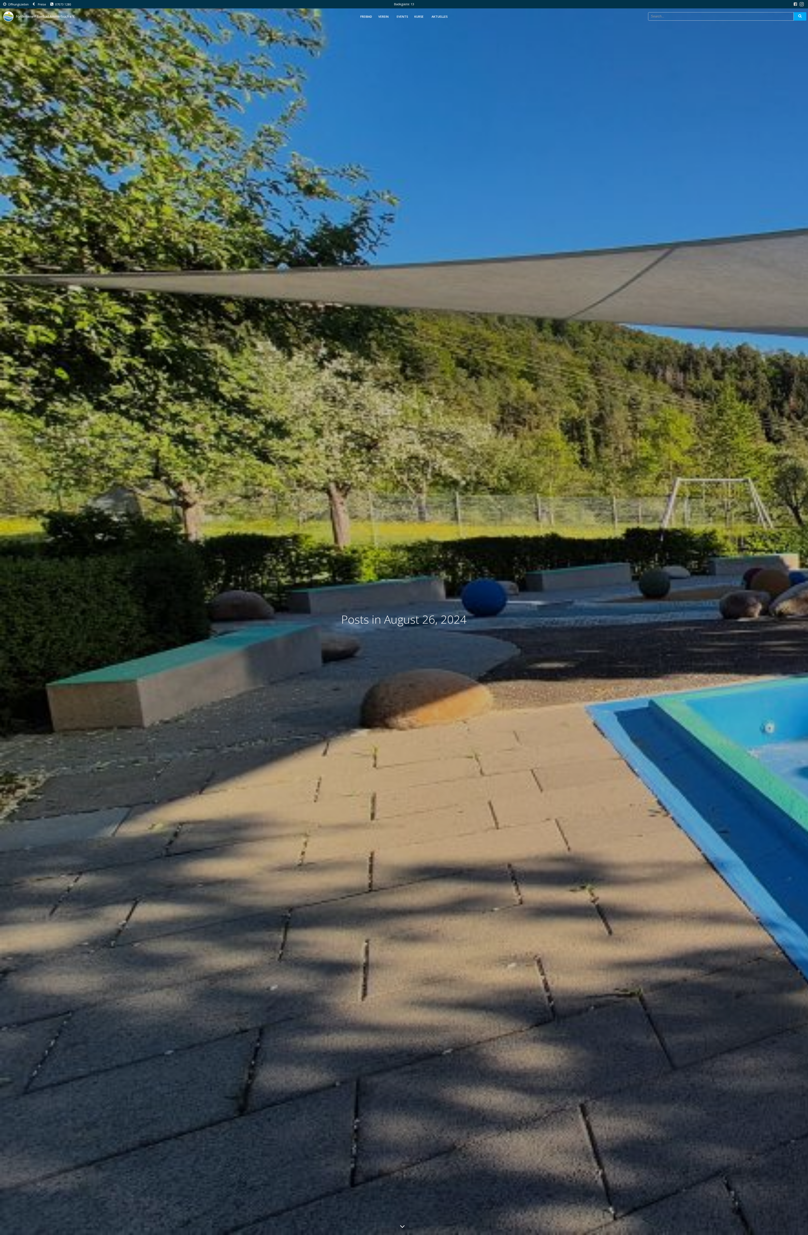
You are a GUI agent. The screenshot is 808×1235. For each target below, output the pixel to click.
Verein (383, 17)
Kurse (419, 17)
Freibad (366, 17)
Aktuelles (440, 17)
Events (402, 17)
